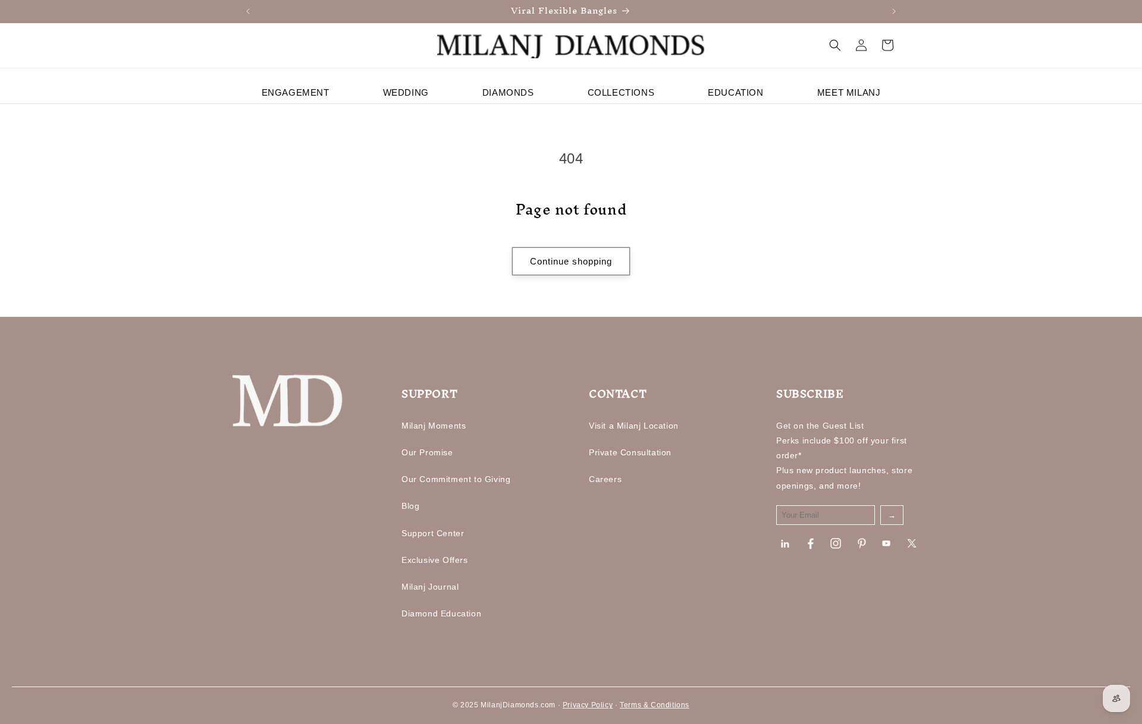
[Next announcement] (894, 11)
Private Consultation (630, 452)
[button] (835, 45)
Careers (605, 479)
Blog (410, 506)
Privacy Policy (588, 705)
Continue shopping (571, 261)
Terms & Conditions (654, 705)
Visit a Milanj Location (634, 425)
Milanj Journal (430, 586)
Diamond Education (441, 613)
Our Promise (427, 452)
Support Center (432, 533)
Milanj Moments (433, 425)
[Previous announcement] (248, 11)
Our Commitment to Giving (455, 479)
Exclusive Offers (434, 560)
